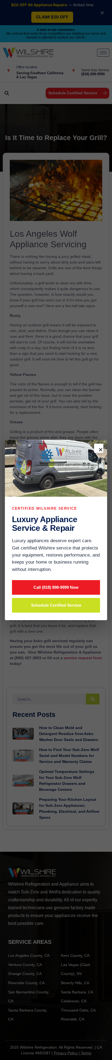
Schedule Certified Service (56, 605)
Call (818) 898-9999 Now (56, 587)
